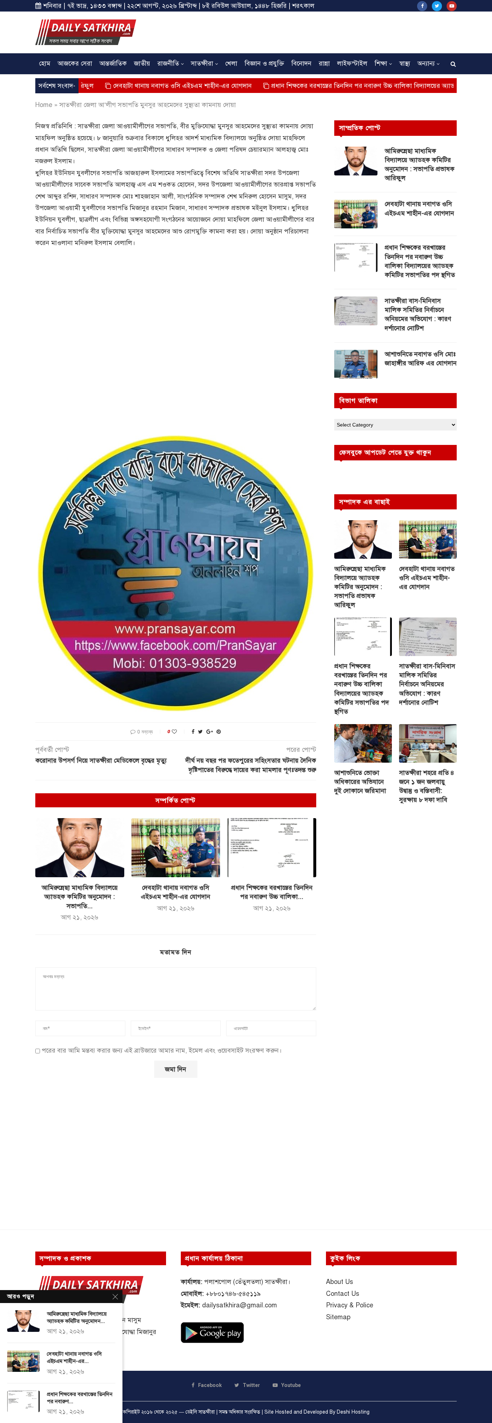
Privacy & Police (349, 1305)
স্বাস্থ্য (404, 63)
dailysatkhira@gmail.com (239, 1305)
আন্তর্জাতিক (113, 63)
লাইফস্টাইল (352, 63)
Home (43, 105)
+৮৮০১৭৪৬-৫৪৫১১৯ (233, 1294)
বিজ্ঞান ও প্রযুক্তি (264, 63)
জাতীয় (142, 63)
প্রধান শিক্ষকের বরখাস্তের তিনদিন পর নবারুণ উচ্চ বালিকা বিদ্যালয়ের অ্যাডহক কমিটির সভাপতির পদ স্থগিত (360, 86)
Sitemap (338, 1317)
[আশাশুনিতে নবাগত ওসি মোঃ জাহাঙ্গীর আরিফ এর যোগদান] (355, 364)
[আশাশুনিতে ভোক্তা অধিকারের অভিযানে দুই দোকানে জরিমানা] (363, 743)
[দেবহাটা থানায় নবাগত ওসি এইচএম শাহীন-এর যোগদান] (175, 847)
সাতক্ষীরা (202, 63)
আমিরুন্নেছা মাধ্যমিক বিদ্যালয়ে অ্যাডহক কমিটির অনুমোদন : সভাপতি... (80, 897)
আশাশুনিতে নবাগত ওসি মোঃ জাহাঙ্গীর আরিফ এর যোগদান (421, 358)
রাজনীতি (168, 63)
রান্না (324, 63)
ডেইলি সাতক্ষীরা (200, 1412)
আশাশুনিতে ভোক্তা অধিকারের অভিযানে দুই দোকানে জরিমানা (360, 782)
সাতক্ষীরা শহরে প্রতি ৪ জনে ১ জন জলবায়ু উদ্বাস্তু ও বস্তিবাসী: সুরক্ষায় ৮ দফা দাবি (426, 786)
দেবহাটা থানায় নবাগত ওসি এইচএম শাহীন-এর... (74, 1357)
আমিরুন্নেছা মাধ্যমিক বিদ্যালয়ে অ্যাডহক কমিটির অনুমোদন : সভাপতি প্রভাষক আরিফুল (420, 164)
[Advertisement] (325, 31)
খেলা (231, 63)
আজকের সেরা (75, 63)
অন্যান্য (426, 63)
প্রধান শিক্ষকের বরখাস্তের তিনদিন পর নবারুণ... (79, 1398)
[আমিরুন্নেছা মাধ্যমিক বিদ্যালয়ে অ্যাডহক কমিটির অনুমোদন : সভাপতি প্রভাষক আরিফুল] (79, 847)
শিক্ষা (381, 63)
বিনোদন (301, 63)
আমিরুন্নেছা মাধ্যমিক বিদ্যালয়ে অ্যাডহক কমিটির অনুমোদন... (77, 1317)
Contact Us (342, 1294)
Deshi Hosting (353, 1412)
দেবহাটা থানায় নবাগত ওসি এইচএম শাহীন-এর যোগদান (139, 86)
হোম (44, 63)
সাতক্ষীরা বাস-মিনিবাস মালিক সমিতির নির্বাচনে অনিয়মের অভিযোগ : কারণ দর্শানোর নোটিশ (418, 314)
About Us (339, 1282)
